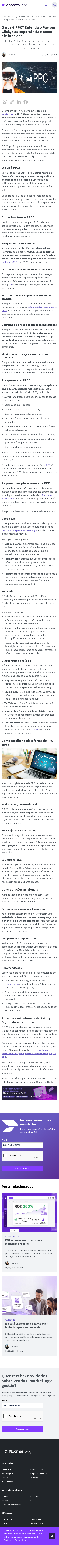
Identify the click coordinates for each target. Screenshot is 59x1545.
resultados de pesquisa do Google (19, 530)
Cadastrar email (22, 1168)
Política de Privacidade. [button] (15, 1540)
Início (4, 16)
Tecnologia (34, 1477)
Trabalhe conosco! (37, 1523)
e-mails (34, 729)
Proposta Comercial (38, 1473)
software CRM (10, 262)
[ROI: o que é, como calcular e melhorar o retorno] (29, 1212)
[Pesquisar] (54, 5)
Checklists (34, 1496)
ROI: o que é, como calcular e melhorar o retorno (23, 1241)
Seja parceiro (35, 1519)
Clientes (5, 1523)
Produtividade (7, 1481)
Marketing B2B (14, 16)
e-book (29, 1053)
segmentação (11, 984)
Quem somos (7, 1519)
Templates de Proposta (11, 1504)
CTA (10, 284)
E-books (5, 1496)
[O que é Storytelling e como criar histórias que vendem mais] (29, 1295)
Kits (32, 1500)
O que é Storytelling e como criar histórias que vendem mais (26, 1325)
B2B (48, 465)
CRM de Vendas (36, 1469)
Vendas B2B (6, 1469)
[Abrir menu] (46, 5)
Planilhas (5, 1500)
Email (4, 1140)
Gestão (5, 1477)
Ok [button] (52, 1536)
